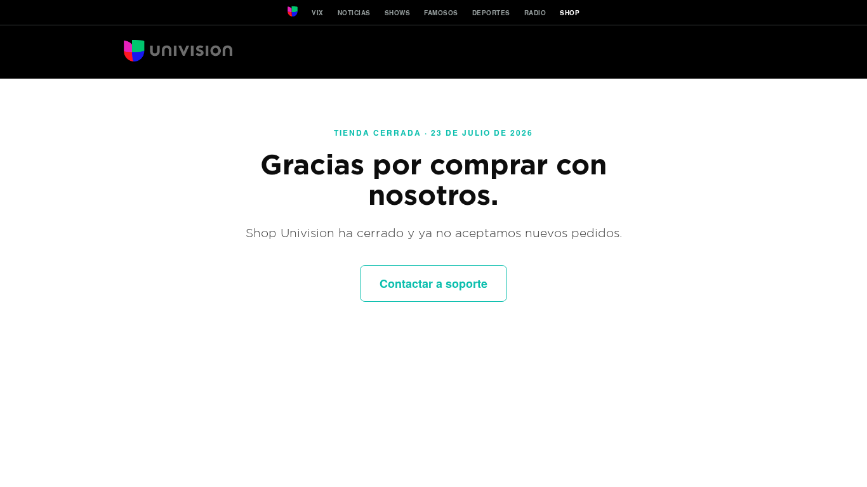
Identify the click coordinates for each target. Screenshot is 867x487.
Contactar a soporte (433, 283)
